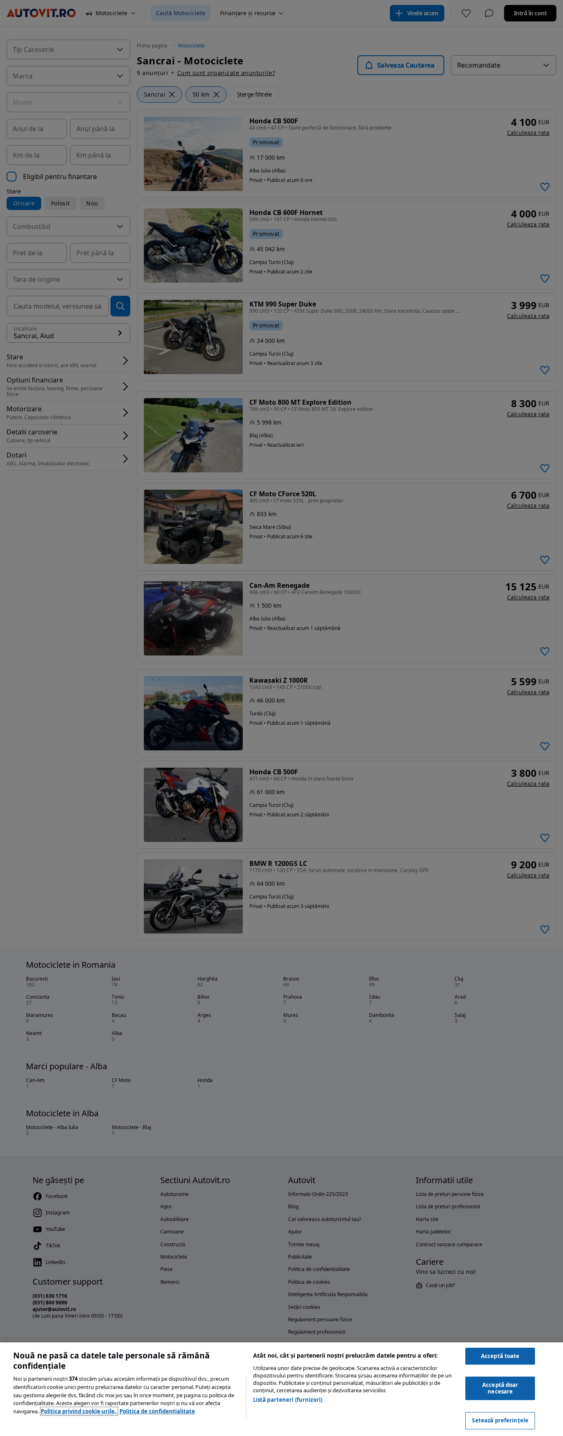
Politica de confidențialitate (157, 1411)
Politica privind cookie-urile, (79, 1411)
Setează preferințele (500, 1420)
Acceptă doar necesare (500, 1388)
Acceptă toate (500, 1356)
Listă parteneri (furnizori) (288, 1399)
